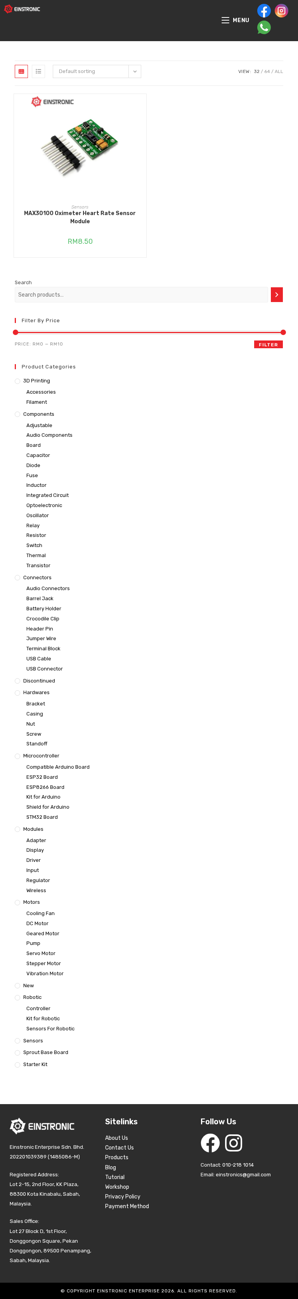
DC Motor (37, 923)
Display (35, 850)
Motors (31, 902)
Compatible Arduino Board (58, 767)
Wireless (36, 890)
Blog (110, 1167)
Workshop (117, 1187)
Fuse (32, 475)
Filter (268, 344)
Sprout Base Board (45, 1052)
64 (267, 71)
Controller (38, 1008)
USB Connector (44, 669)
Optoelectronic (44, 505)
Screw (33, 734)
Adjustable (39, 425)
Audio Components (49, 435)
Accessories (41, 392)
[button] (142, 127)
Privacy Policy (122, 1196)
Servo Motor (40, 953)
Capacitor (38, 455)
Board (33, 445)
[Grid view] (21, 71)
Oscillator (37, 515)
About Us (116, 1138)
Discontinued (39, 681)
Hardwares (36, 692)
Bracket (35, 704)
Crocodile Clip (42, 619)
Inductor (36, 485)
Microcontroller (41, 756)
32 (257, 71)
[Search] (276, 294)
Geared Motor (42, 933)
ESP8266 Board (45, 787)
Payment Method (127, 1206)
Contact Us (119, 1147)
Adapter (36, 840)
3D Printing (36, 381)
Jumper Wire (41, 638)
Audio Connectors (48, 588)
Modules (33, 829)
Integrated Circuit (47, 495)
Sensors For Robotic (50, 1029)
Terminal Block (43, 648)
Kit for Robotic (43, 1018)
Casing (34, 714)
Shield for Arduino (47, 807)
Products (116, 1157)
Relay (33, 525)
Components (38, 414)
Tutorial (115, 1177)
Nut (30, 724)
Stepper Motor (43, 963)
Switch (34, 545)
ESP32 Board (42, 777)
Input (32, 870)
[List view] (38, 71)
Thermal (36, 555)
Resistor (36, 535)
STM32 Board (42, 817)
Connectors (37, 577)
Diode (33, 465)
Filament (36, 402)
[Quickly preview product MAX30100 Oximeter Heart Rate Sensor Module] (142, 107)
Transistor (38, 565)
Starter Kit (35, 1064)
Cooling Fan (40, 913)
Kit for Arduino (43, 797)
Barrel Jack (40, 598)
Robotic (32, 997)
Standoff (36, 744)
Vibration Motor (45, 973)
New (28, 985)
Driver (33, 860)
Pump (33, 943)
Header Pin (39, 629)
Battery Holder (43, 608)
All (279, 71)
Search (23, 282)
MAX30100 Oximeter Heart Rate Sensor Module (80, 217)
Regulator (38, 880)
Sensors (79, 207)
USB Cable (38, 659)
